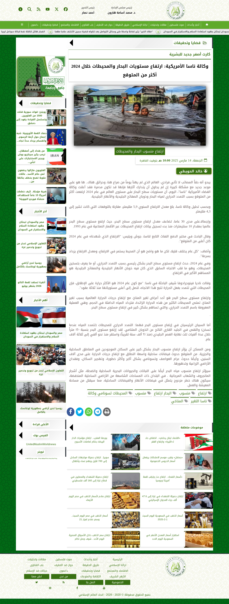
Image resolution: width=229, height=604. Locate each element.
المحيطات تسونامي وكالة (108, 393)
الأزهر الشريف (117, 576)
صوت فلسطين (176, 25)
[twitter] (56, 9)
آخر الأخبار (40, 211)
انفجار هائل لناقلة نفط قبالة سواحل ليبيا (43, 32)
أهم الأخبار (41, 300)
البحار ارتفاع (163, 393)
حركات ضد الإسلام (36, 570)
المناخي (177, 401)
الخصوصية (118, 582)
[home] (207, 25)
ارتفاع (203, 393)
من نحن (64, 576)
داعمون (34, 25)
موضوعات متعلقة (192, 427)
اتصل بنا (90, 582)
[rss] (38, 9)
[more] (22, 25)
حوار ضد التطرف (104, 25)
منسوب (185, 393)
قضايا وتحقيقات (50, 25)
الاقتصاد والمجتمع (70, 25)
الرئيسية (118, 559)
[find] (29, 9)
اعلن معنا (36, 576)
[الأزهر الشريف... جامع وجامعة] (41, 77)
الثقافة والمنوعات (90, 576)
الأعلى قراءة (41, 424)
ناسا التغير (199, 401)
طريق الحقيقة (122, 25)
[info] (20, 9)
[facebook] (66, 9)
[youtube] (47, 9)
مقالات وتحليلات (158, 25)
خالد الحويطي (191, 171)
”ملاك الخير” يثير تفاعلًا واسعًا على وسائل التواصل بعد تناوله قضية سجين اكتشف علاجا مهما (124, 32)
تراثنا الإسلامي (139, 25)
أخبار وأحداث (193, 25)
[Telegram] (98, 411)
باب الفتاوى (87, 25)
